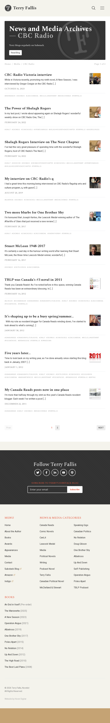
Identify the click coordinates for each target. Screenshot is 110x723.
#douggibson (86, 374)
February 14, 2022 (15, 156)
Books (8, 537)
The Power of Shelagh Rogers (28, 108)
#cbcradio (20, 96)
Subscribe (74, 489)
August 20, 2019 (14, 192)
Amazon (9, 575)
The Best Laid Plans (18, 667)
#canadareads (33, 301)
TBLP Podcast (81, 587)
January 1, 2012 (14, 367)
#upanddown (46, 340)
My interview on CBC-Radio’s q (29, 178)
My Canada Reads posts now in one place (37, 389)
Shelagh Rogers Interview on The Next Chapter (42, 142)
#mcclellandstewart (48, 96)
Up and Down (80, 562)
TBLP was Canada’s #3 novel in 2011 (33, 279)
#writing (92, 377)
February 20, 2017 (15, 226)
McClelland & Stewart (50, 587)
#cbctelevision (20, 267)
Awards (8, 543)
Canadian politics (82, 531)
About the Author (13, 531)
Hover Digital (20, 699)
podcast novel (47, 568)
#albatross (9, 200)
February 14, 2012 (15, 293)
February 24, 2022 (15, 122)
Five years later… (18, 353)
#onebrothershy (54, 233)
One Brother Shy (82, 550)
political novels (48, 556)
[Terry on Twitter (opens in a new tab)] (37, 472)
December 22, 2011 (15, 404)
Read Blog (15, 53)
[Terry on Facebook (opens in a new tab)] (46, 472)
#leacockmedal (32, 96)
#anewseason (10, 96)
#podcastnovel (11, 304)
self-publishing (81, 568)
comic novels (47, 531)
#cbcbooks (16, 163)
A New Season (15, 617)
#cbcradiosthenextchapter (42, 163)
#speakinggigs (23, 340)
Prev (8, 428)
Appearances (11, 550)
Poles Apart (80, 581)
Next (101, 428)
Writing (43, 562)
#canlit (8, 129)
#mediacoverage (64, 96)
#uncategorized (93, 129)
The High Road (15, 660)
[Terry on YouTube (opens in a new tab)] (63, 472)
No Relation (79, 537)
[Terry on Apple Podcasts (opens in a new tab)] (72, 472)
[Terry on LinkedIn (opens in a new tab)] (55, 472)
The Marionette (16, 610)
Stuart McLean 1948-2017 (25, 246)
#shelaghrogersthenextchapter (62, 129)
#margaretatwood (25, 377)
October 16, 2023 (14, 88)
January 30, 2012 (14, 330)
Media (17, 64)
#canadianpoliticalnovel (50, 301)
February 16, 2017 (15, 260)
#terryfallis (76, 96)
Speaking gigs (81, 525)
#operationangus (41, 129)
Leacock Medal (47, 543)
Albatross (79, 556)
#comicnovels (27, 129)
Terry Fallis (45, 575)
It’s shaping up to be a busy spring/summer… (39, 316)
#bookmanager (20, 301)
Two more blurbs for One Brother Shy (34, 212)
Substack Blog (12, 568)
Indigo (8, 581)
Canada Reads (47, 525)
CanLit (43, 537)
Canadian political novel (52, 581)
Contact (8, 562)
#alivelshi (9, 301)
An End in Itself (18, 604)
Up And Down (15, 654)
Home (8, 64)
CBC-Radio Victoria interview (28, 74)
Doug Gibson (80, 543)
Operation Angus (82, 575)
